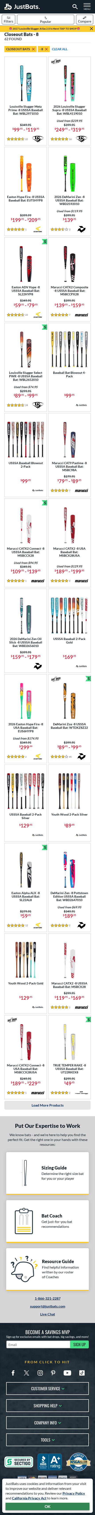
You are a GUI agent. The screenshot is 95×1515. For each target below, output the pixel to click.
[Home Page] (22, 6)
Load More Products (48, 1105)
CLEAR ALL (59, 49)
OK (48, 1506)
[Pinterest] (53, 1373)
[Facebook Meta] (13, 1373)
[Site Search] (74, 6)
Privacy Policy (74, 1493)
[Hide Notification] (91, 29)
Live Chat (47, 1314)
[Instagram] (40, 1373)
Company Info (45, 1422)
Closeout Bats (18, 49)
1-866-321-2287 (48, 1298)
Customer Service (45, 1388)
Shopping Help (45, 1405)
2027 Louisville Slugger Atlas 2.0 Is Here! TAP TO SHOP (44, 28)
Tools (45, 1439)
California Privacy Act (29, 1498)
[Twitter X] (26, 1373)
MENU (88, 8)
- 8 (41, 49)
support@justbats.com (47, 1306)
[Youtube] (67, 1373)
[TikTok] (82, 1373)
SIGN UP (79, 1344)
